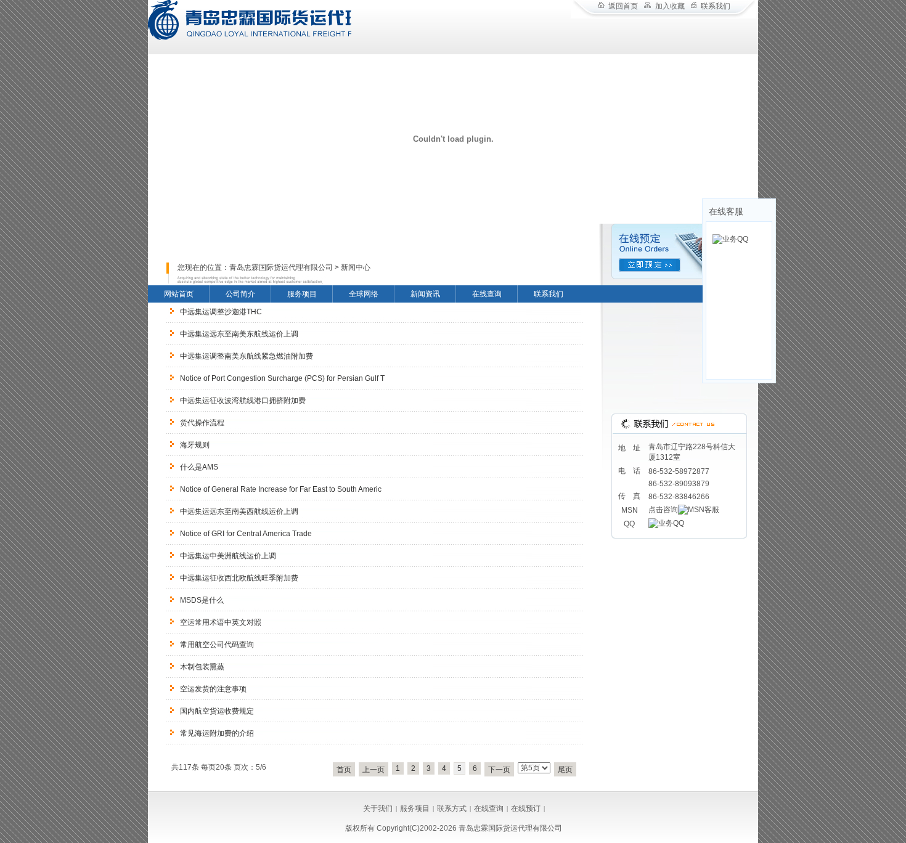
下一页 (499, 769)
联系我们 (715, 6)
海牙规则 (195, 445)
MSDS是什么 (202, 600)
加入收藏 (670, 6)
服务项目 (302, 294)
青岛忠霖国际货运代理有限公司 (281, 267)
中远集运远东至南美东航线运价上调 (239, 334)
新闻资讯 (425, 294)
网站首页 (179, 294)
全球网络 (363, 294)
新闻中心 (355, 267)
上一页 (373, 769)
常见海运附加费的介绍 (217, 733)
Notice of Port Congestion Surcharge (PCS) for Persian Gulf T (282, 378)
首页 (344, 769)
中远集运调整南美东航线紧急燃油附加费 (246, 356)
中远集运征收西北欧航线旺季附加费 (239, 578)
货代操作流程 (202, 422)
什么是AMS (199, 467)
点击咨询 (663, 509)
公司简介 (240, 294)
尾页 (565, 769)
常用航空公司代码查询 (217, 644)
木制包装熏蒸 (202, 666)
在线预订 (526, 808)
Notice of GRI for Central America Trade (246, 533)
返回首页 (623, 6)
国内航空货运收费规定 (217, 711)
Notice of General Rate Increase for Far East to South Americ (281, 489)
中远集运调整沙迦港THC (221, 311)
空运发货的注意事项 (213, 689)
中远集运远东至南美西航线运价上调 (239, 511)
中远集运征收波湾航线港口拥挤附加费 (243, 400)
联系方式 (452, 808)
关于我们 (378, 808)
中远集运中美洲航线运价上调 (228, 556)
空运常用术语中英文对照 (220, 622)
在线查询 (487, 294)
